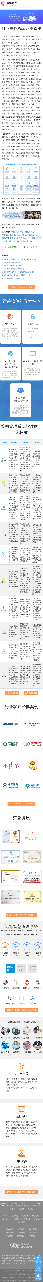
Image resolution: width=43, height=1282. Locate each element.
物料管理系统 (12, 247)
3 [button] (24, 20)
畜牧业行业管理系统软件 (29, 259)
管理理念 (35, 1216)
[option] (21, 17)
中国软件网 (36, 1205)
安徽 (22, 235)
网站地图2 (10, 1229)
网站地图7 (33, 1232)
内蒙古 (29, 232)
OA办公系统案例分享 (23, 275)
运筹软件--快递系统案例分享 (11, 262)
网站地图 (21, 1222)
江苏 (15, 235)
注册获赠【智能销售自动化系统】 (21, 287)
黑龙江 (6, 235)
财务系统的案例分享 (8, 275)
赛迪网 (12, 1209)
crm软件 (26, 1255)
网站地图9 (21, 1236)
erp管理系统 (20, 1258)
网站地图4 (33, 1229)
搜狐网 (21, 1209)
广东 (13, 241)
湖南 (9, 241)
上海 (11, 235)
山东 (37, 238)
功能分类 (8, 1263)
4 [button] (29, 20)
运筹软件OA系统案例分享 (10, 272)
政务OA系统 (6, 1261)
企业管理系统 (20, 1261)
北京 (14, 232)
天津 (17, 232)
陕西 (6, 238)
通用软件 (26, 1219)
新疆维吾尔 (27, 238)
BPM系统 (28, 1258)
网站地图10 (33, 1236)
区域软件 (16, 1219)
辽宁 (34, 232)
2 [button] (19, 20)
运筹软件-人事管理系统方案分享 (12, 265)
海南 (24, 241)
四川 (32, 241)
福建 (26, 235)
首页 (5, 1216)
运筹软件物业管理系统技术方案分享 (13, 269)
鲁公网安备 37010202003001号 (27, 1274)
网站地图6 (21, 1232)
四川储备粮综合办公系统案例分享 (13, 278)
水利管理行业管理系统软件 (11, 259)
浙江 (19, 235)
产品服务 (25, 1216)
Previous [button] (3, 17)
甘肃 (9, 238)
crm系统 (21, 1255)
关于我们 (14, 1216)
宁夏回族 (19, 238)
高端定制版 (33, 693)
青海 (13, 238)
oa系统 (13, 1261)
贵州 (30, 235)
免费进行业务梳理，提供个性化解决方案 (21, 1010)
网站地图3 (21, 1229)
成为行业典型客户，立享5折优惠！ (21, 803)
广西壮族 (19, 241)
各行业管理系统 (30, 1261)
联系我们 (37, 1219)
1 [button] (14, 20)
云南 (34, 235)
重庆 (28, 241)
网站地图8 (9, 1236)
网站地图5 (10, 1232)
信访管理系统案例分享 (27, 272)
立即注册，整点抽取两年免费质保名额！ (21, 1192)
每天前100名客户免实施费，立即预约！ (21, 915)
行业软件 (5, 1219)
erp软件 (13, 1258)
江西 (33, 238)
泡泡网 (30, 1209)
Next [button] (40, 17)
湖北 (6, 241)
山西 (25, 232)
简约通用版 (14, 693)
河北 (21, 232)
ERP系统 (7, 1258)
